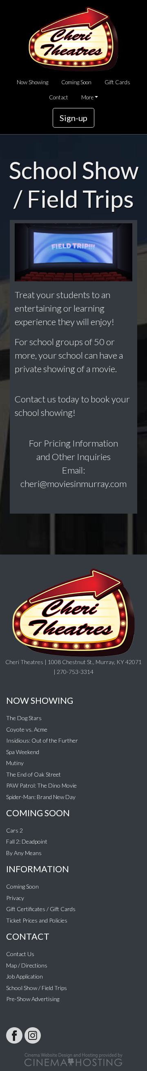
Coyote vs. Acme (26, 729)
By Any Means (24, 852)
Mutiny (15, 762)
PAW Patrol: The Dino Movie (41, 785)
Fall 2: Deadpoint (26, 841)
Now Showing (32, 82)
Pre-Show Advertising (32, 998)
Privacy (15, 897)
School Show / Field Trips (36, 987)
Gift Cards (117, 82)
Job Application (24, 976)
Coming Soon (76, 82)
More (87, 97)
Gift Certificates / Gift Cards (41, 908)
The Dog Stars (24, 717)
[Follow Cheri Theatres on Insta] (32, 1035)
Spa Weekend (22, 751)
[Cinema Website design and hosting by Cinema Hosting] (73, 1058)
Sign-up (73, 118)
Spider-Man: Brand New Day (41, 796)
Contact (58, 97)
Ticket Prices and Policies (36, 920)
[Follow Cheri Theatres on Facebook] (14, 1035)
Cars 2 (14, 830)
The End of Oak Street (33, 774)
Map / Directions (26, 965)
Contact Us (20, 953)
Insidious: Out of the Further (42, 740)
